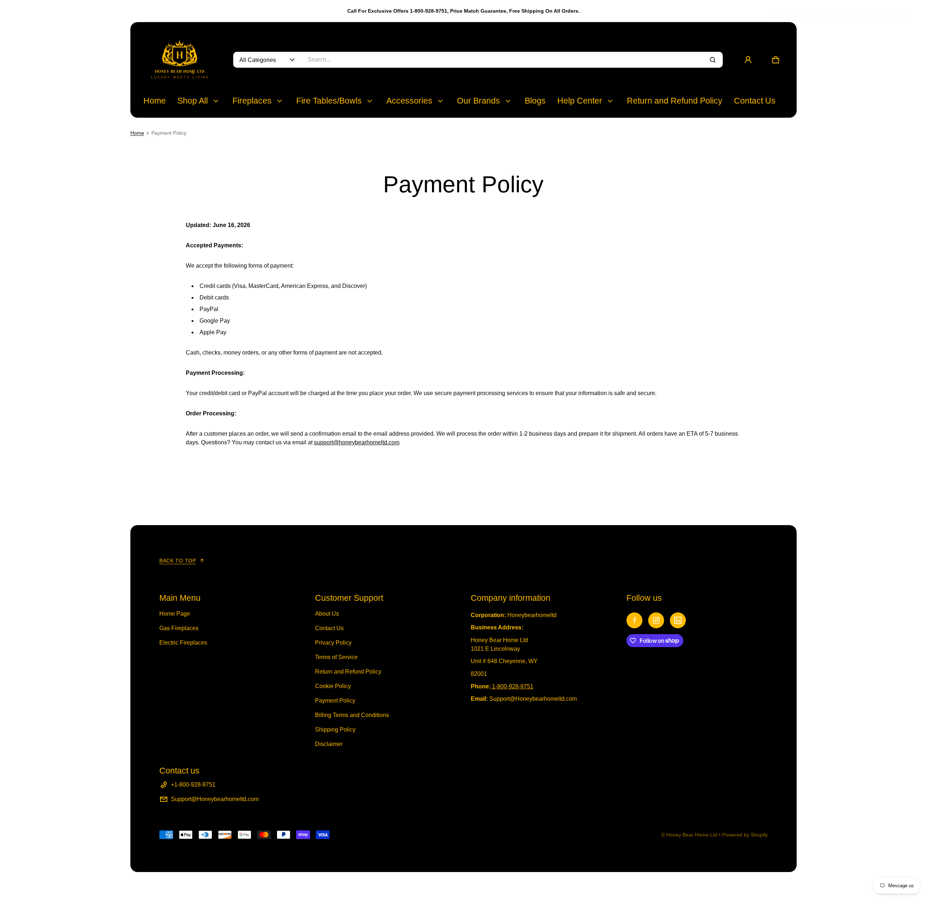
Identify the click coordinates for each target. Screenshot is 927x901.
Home (137, 133)
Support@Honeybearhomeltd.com (215, 799)
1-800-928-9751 (512, 686)
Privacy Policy (333, 643)
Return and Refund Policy (348, 672)
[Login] (748, 60)
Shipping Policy (335, 729)
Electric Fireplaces (183, 643)
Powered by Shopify (745, 835)
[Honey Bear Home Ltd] (179, 60)
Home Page (174, 614)
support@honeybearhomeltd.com (356, 442)
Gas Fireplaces (178, 628)
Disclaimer (329, 744)
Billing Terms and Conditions (352, 715)
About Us (327, 614)
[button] (776, 60)
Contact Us (329, 628)
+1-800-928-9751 (193, 784)
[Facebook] (634, 620)
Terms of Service (336, 657)
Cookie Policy (333, 686)
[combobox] (512, 60)
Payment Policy (335, 700)
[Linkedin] (678, 620)
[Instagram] (656, 620)
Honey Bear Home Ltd (691, 835)
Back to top (177, 560)
